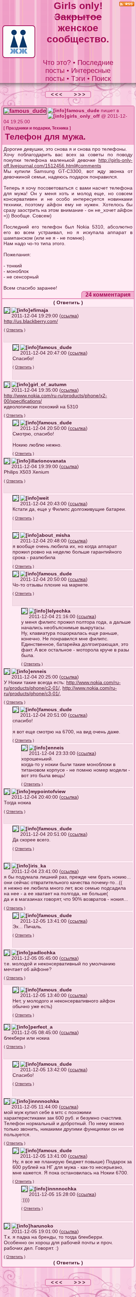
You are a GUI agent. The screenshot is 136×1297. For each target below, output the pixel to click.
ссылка (69, 315)
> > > (79, 94)
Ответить (68, 302)
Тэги (78, 78)
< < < (57, 94)
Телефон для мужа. (45, 136)
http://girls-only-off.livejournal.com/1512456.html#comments (68, 162)
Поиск (101, 78)
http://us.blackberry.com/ (31, 321)
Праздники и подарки (28, 128)
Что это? (57, 62)
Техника (60, 128)
